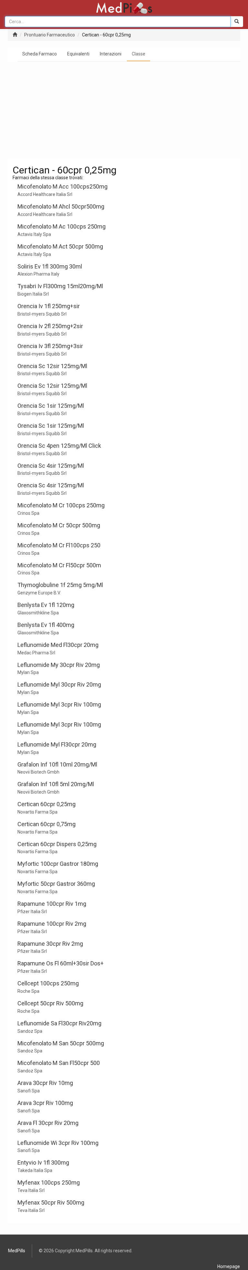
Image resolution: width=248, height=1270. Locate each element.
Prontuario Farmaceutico (49, 34)
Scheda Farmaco (39, 53)
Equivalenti (78, 53)
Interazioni (110, 53)
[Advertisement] (124, 110)
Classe (138, 53)
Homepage (228, 1266)
